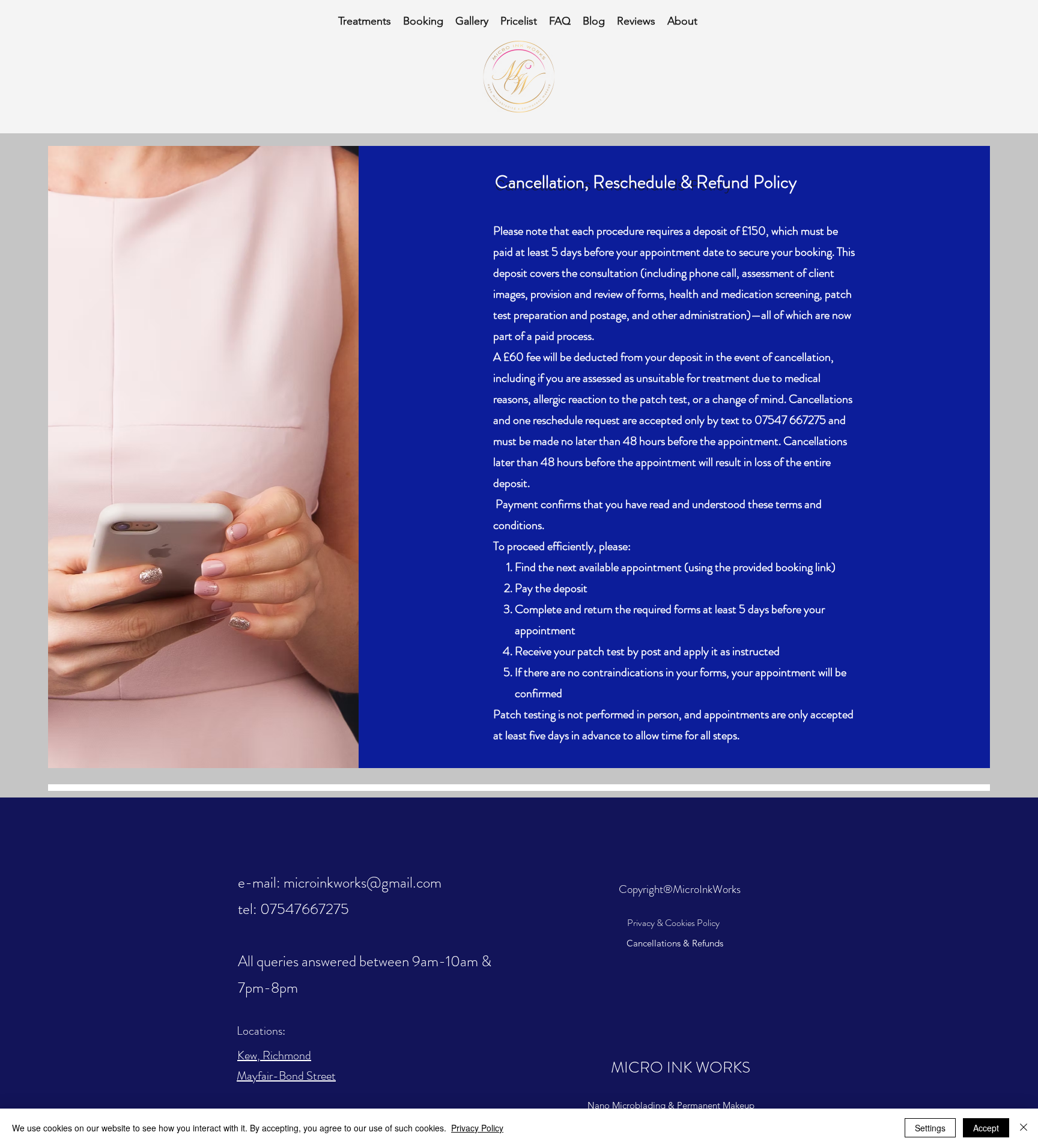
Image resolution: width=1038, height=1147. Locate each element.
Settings (930, 1128)
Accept (986, 1128)
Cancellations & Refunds (675, 943)
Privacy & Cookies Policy (673, 923)
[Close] (1023, 1127)
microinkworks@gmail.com (363, 883)
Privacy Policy (477, 1128)
